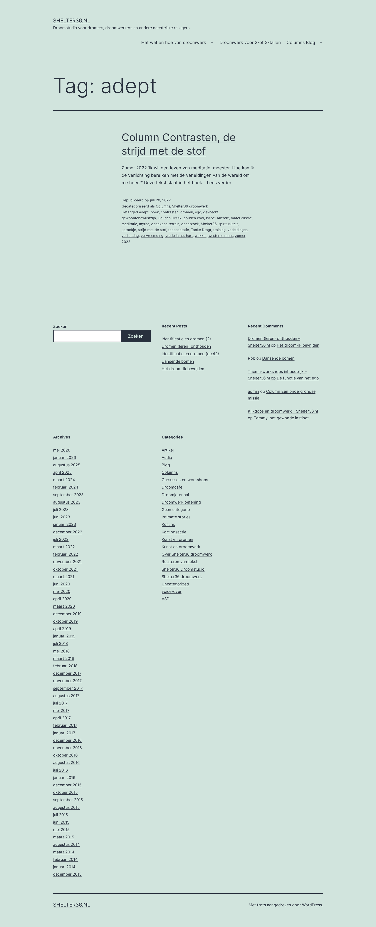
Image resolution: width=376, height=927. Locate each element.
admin (253, 391)
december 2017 (67, 673)
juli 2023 (61, 509)
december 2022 (67, 532)
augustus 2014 (66, 844)
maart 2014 (63, 852)
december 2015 (67, 785)
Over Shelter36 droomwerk (187, 554)
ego (198, 212)
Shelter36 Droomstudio (183, 569)
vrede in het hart (179, 235)
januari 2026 (64, 457)
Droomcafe (172, 487)
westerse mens (220, 235)
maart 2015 (63, 837)
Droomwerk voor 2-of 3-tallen (250, 42)
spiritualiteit (228, 224)
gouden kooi (193, 218)
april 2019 (62, 628)
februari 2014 (65, 859)
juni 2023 (61, 517)
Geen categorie (176, 509)
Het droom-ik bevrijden (183, 368)
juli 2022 (61, 539)
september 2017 (68, 688)
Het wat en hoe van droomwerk (173, 42)
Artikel (168, 450)
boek (155, 212)
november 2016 (67, 747)
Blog (166, 465)
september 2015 (68, 799)
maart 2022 (64, 546)
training (219, 230)
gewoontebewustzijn (139, 218)
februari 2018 (65, 666)
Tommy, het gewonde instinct (281, 418)
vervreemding (152, 235)
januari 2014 (64, 867)
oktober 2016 (65, 755)
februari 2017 (65, 725)
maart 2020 (64, 606)
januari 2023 (64, 524)
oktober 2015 (65, 792)
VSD (166, 599)
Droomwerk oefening (181, 502)
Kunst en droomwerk (181, 546)
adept (144, 212)
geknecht (210, 212)
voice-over (171, 591)
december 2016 (67, 740)
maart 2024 (64, 479)
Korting (168, 524)
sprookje (129, 230)
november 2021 (67, 561)
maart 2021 (63, 576)
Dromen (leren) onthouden (186, 346)
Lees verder (219, 182)
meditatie (129, 224)
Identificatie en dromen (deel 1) (190, 353)
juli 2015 (60, 814)
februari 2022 (65, 554)
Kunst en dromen (177, 539)
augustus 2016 (66, 762)
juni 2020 (61, 584)
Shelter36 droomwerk (190, 206)
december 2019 (67, 614)
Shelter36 (209, 224)
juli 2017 (60, 703)
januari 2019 (64, 636)
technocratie (178, 230)
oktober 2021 (65, 569)
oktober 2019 (65, 621)
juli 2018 (60, 643)
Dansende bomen (178, 361)
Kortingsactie (174, 532)
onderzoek (190, 224)
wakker (200, 235)
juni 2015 (61, 822)
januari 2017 (64, 733)
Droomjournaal (175, 494)
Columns (163, 206)
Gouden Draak (169, 218)
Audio (167, 457)
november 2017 (67, 680)
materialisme (241, 218)
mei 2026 (61, 450)
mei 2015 (61, 829)
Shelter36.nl (71, 20)
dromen (186, 212)
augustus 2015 (66, 807)
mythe (144, 224)
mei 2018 (61, 651)
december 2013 (67, 874)
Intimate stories (176, 517)
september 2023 (68, 494)
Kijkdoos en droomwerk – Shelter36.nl (283, 411)
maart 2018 (63, 658)
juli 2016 (60, 770)
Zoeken (60, 326)
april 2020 (62, 599)
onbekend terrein (165, 224)
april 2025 (62, 472)
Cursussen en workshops (185, 479)
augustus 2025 (66, 465)
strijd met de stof (152, 230)
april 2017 (62, 718)
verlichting (130, 235)
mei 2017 (61, 710)
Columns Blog (301, 42)
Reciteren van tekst (180, 561)
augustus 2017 (66, 695)
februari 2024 (65, 487)
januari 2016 (64, 777)
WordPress (312, 905)
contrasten (169, 212)
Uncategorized (175, 584)
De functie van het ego (298, 378)
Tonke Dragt (201, 230)
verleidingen (238, 230)
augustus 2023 (66, 502)
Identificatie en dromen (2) (186, 339)
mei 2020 (61, 591)
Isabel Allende (217, 218)
